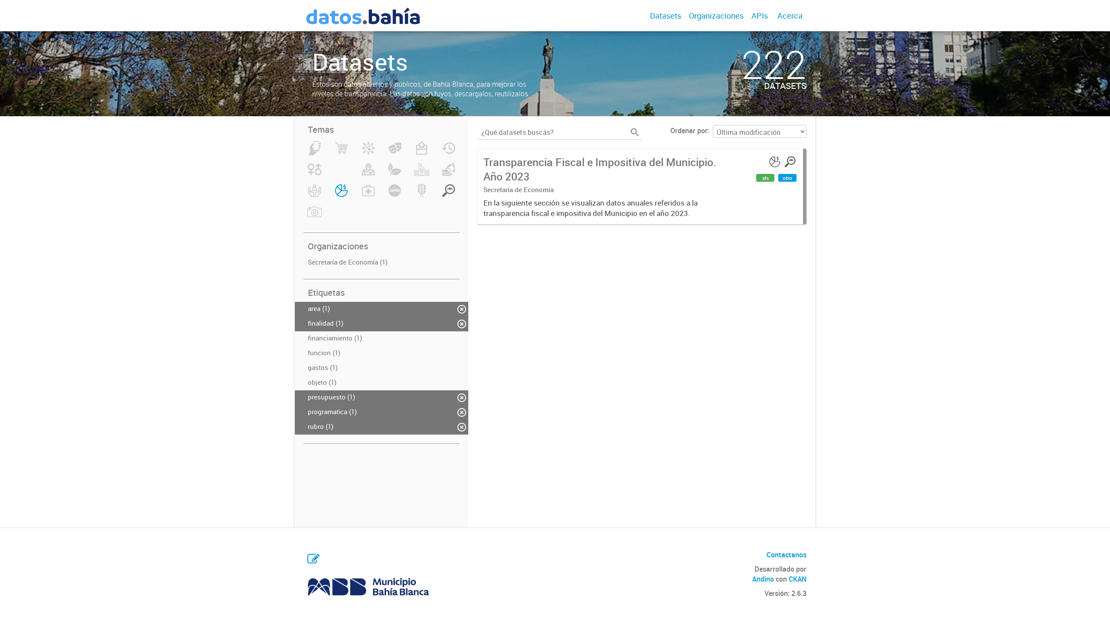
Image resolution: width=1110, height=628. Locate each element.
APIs (759, 15)
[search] (635, 132)
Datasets (665, 15)
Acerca (790, 15)
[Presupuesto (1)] (341, 195)
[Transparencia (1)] (448, 195)
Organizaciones (716, 15)
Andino (763, 579)
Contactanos (786, 554)
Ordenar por (688, 130)
